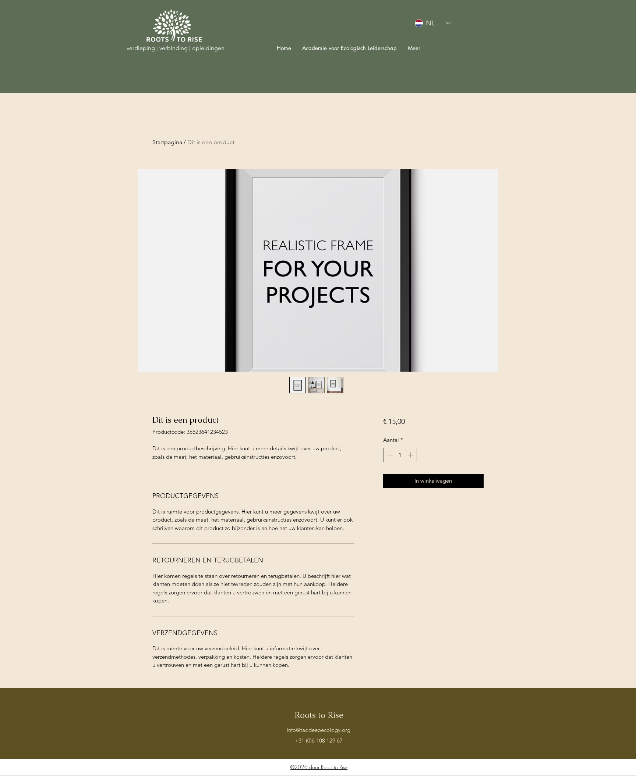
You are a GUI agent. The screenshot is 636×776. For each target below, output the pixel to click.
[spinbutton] (400, 455)
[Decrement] (389, 455)
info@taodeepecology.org (318, 729)
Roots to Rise (318, 715)
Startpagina (167, 142)
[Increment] (411, 455)
